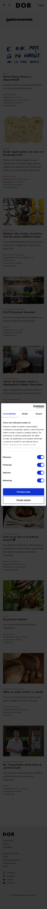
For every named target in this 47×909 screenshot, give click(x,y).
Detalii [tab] (25, 414)
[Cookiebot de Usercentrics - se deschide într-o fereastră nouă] (33, 406)
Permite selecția (23, 500)
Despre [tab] (39, 414)
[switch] (40, 465)
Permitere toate (23, 492)
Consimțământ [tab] (9, 414)
